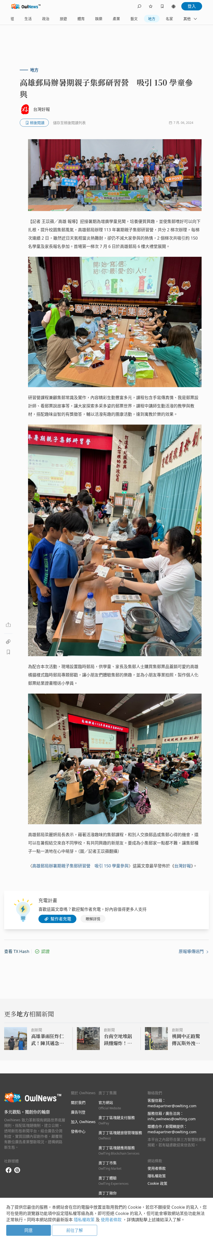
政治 (45, 18)
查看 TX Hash (16, 951)
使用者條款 (157, 1168)
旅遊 (63, 18)
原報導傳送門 (192, 951)
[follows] (150, 6)
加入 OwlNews (83, 1121)
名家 (169, 18)
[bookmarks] (162, 6)
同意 (28, 1230)
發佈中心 (78, 1131)
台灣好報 (182, 866)
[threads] (17, 1170)
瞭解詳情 (93, 918)
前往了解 (74, 1230)
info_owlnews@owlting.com (172, 1118)
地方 (151, 18)
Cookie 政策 (157, 1183)
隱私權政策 (157, 1175)
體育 (81, 18)
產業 (116, 18)
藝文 (134, 18)
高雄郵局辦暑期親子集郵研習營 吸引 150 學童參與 (80, 866)
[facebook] (8, 1170)
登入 (192, 6)
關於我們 (78, 1102)
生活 (28, 18)
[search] (139, 6)
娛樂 (98, 18)
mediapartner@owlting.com (172, 1105)
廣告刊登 (78, 1112)
